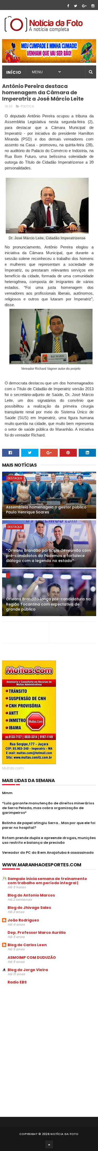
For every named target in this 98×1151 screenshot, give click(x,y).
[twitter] (75, 6)
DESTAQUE (15, 478)
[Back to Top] (49, 1144)
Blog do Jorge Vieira (28, 969)
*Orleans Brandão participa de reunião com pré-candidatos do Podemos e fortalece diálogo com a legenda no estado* (48, 555)
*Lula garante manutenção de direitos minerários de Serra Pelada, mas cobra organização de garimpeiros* (48, 808)
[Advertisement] (46, 1028)
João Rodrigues (23, 920)
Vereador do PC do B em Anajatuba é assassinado (48, 852)
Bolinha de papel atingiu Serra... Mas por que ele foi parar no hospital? (48, 825)
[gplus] (84, 6)
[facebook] (68, 6)
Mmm (7, 792)
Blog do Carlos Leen (27, 944)
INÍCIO (13, 72)
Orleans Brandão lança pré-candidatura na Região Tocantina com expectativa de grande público (48, 604)
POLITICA (27, 106)
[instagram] (93, 6)
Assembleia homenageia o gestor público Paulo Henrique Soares (46, 509)
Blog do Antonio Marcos (31, 895)
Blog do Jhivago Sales (29, 907)
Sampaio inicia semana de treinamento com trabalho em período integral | (47, 881)
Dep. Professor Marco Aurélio (37, 932)
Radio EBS (17, 982)
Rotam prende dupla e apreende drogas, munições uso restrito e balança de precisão (49, 840)
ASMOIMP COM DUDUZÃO (32, 957)
